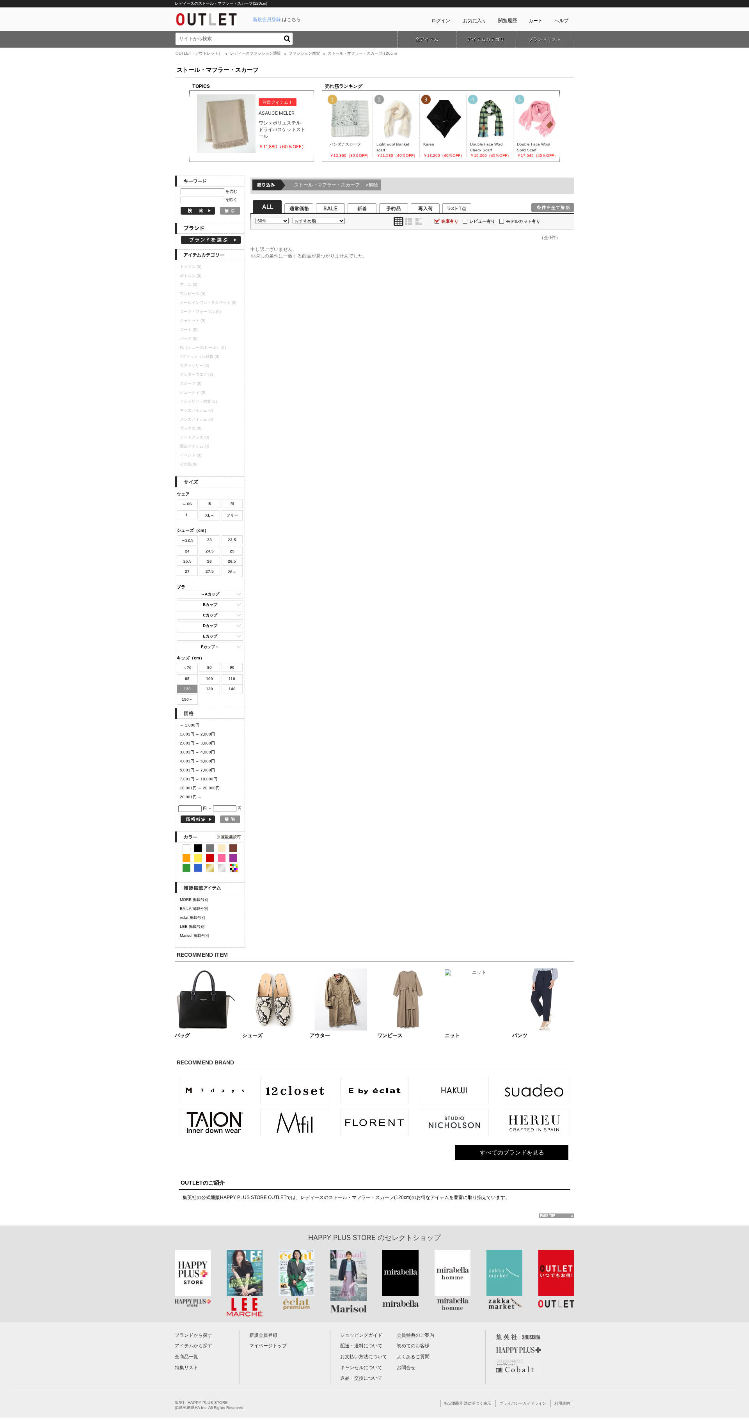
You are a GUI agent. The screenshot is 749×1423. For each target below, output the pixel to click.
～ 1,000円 (189, 725)
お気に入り (474, 20)
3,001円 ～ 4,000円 (197, 752)
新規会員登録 (263, 1335)
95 (187, 679)
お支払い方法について (363, 1356)
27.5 (210, 571)
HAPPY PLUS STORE (342, 1237)
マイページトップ (268, 1345)
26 (209, 561)
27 (187, 571)
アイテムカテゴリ (485, 39)
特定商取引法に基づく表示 (467, 1403)
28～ (232, 572)
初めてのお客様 (413, 1345)
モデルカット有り (523, 221)
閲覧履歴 (507, 20)
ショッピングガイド (361, 1335)
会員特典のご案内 (415, 1335)
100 (209, 679)
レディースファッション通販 (255, 53)
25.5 (187, 561)
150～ (187, 699)
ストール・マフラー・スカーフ (336, 185)
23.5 (232, 540)
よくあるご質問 (413, 1356)
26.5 (232, 561)
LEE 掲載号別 (192, 926)
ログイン (440, 20)
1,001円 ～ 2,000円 (197, 734)
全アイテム (426, 39)
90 (232, 667)
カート (536, 20)
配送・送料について (361, 1345)
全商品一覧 (186, 1356)
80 (209, 667)
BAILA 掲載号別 (194, 908)
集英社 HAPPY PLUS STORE (201, 1402)
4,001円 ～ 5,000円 (197, 761)
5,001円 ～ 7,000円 (197, 770)
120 (187, 689)
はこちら (277, 19)
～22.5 (187, 540)
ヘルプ (561, 20)
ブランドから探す (193, 1335)
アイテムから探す (193, 1345)
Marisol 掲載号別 (194, 935)
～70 (187, 668)
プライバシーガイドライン (522, 1403)
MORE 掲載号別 (194, 899)
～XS (187, 504)
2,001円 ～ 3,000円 (197, 743)
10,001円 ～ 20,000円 (200, 788)
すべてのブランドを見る (512, 1152)
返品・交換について (361, 1378)
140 (232, 689)
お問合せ (406, 1367)
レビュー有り (482, 221)
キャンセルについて (361, 1367)
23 (209, 540)
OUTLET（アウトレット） (199, 53)
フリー (232, 515)
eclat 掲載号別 (192, 917)
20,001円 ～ (191, 797)
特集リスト (186, 1367)
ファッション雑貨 (304, 53)
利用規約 (562, 1403)
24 (187, 551)
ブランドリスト (544, 39)
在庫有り (449, 221)
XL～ (209, 515)
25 (232, 551)
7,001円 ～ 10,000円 (198, 779)
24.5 (210, 551)
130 (209, 689)
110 (232, 679)
